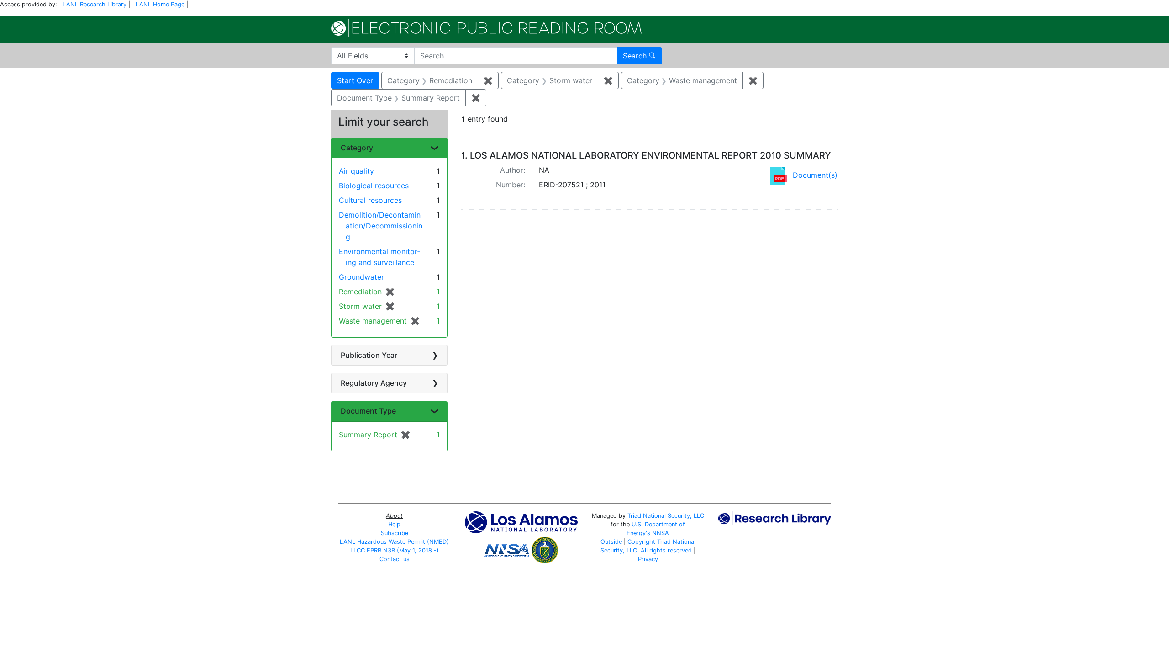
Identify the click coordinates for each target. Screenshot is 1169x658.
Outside (611, 541)
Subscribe (394, 533)
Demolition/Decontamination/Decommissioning (380, 225)
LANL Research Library (94, 4)
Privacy (648, 559)
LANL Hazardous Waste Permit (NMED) (394, 541)
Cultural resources (370, 200)
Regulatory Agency (374, 382)
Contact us (394, 559)
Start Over (355, 80)
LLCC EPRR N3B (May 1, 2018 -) (394, 550)
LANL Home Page (160, 4)
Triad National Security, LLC (665, 515)
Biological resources (374, 185)
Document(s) (815, 175)
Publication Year (369, 355)
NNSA (660, 533)
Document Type (368, 410)
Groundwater (361, 276)
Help (394, 524)
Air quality (356, 170)
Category (357, 147)
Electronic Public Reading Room (486, 28)
